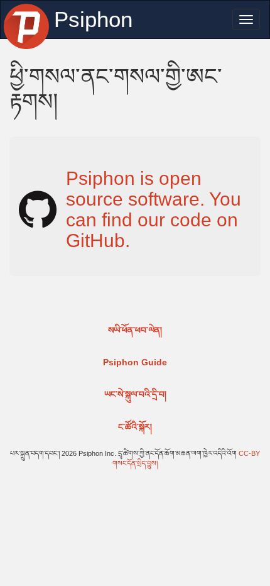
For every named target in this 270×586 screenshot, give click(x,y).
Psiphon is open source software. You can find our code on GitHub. (153, 209)
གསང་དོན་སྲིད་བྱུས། (135, 463)
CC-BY (249, 453)
